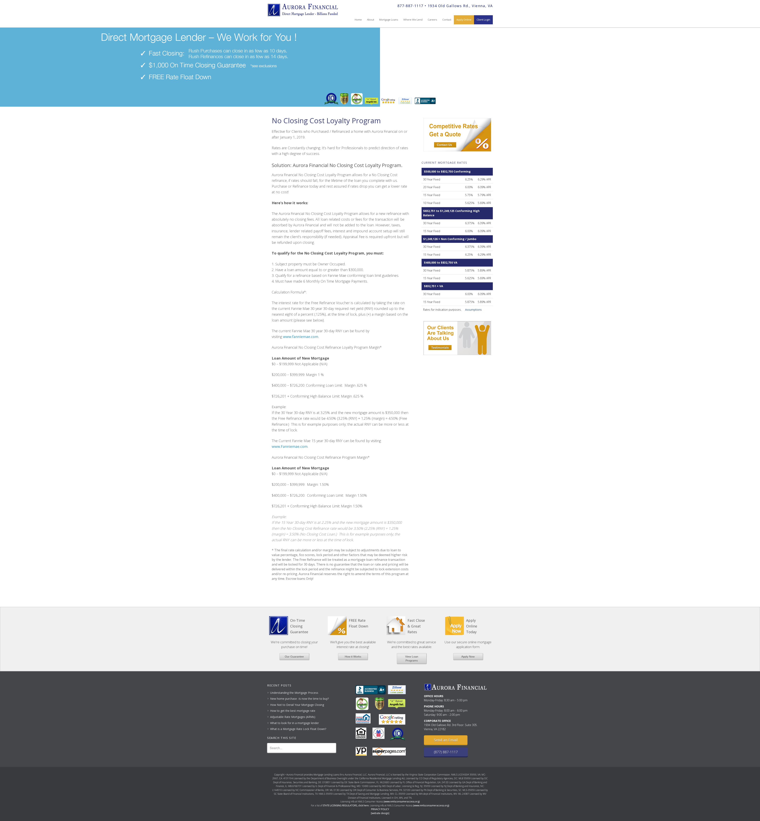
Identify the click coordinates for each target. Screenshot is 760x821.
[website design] (380, 813)
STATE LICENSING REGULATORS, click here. (346, 805)
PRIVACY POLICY (380, 809)
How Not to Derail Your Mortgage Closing (297, 705)
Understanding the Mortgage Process (294, 693)
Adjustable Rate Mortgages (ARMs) (292, 717)
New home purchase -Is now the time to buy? (299, 698)
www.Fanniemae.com (290, 446)
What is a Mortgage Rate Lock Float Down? (298, 729)
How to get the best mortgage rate (292, 711)
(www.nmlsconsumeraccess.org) (402, 801)
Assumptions (473, 309)
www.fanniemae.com (300, 336)
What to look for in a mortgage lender (294, 723)
